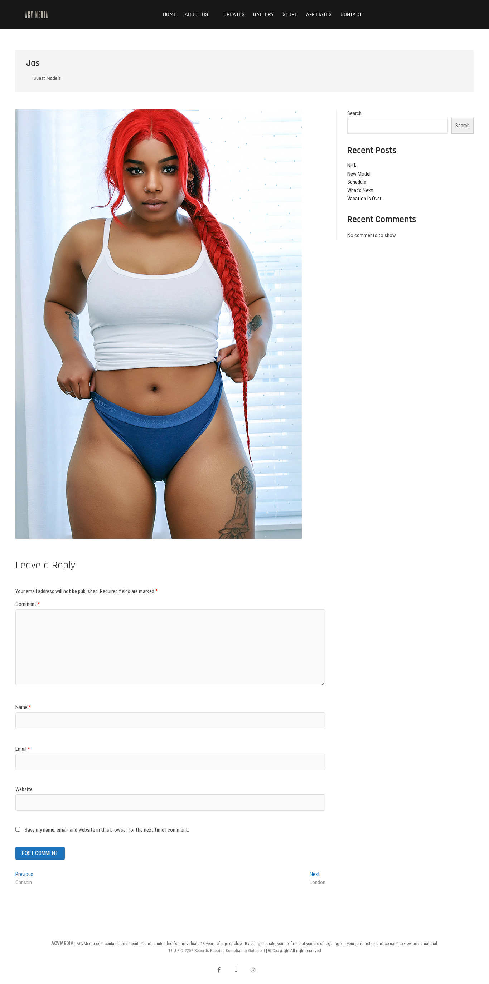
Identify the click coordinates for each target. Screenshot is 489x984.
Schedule (356, 182)
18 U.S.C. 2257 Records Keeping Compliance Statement (216, 950)
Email (22, 749)
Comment (27, 604)
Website (24, 789)
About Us (197, 14)
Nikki (352, 165)
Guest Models (47, 78)
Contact (351, 14)
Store (290, 14)
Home (169, 14)
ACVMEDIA (62, 943)
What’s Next (360, 190)
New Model (359, 174)
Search (354, 113)
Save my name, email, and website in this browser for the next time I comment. (107, 830)
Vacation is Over (364, 198)
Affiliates (319, 14)
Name (23, 707)
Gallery (263, 14)
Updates (234, 14)
